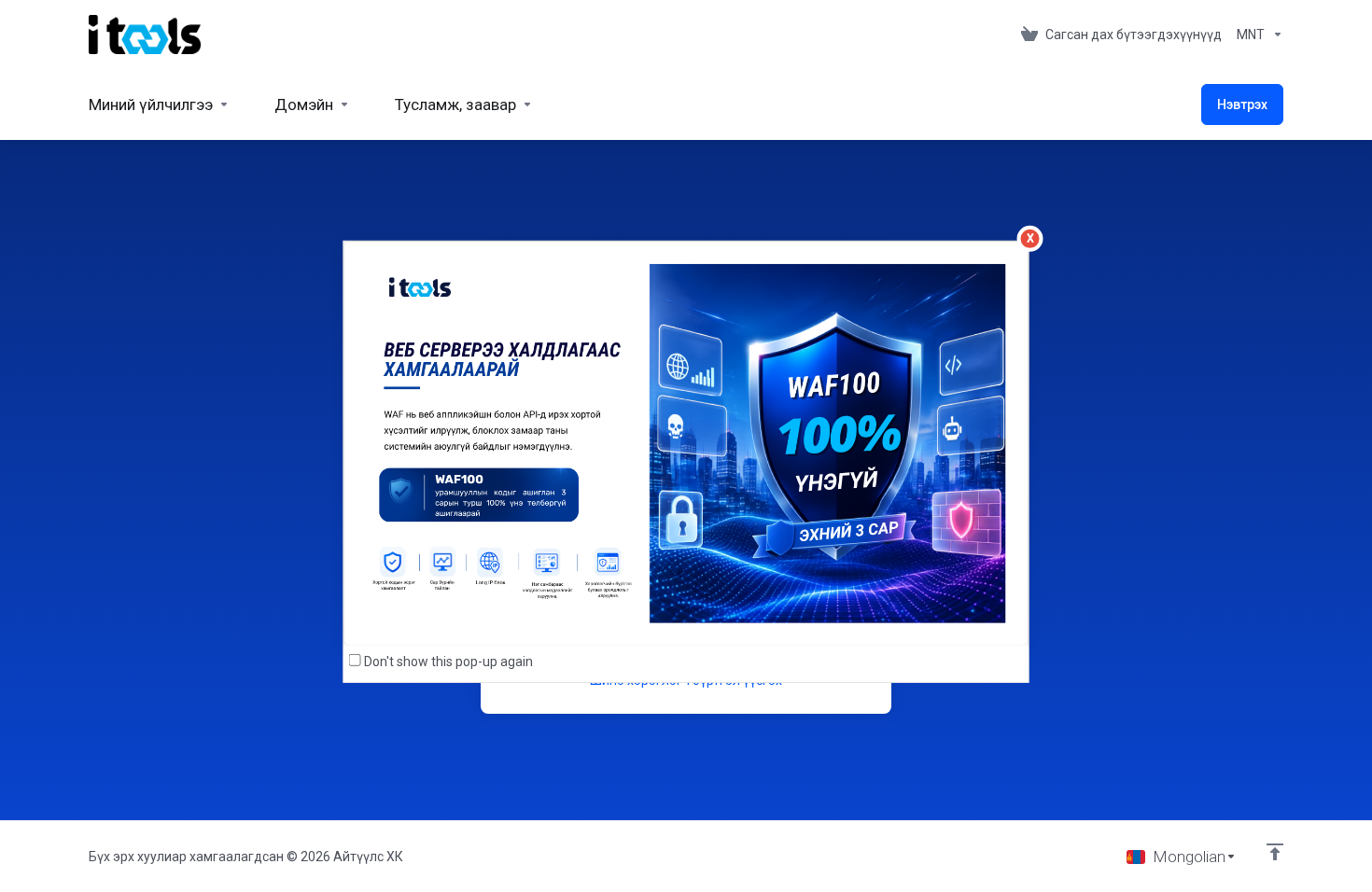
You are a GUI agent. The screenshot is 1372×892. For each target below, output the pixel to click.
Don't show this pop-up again (448, 661)
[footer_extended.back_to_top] (1275, 852)
